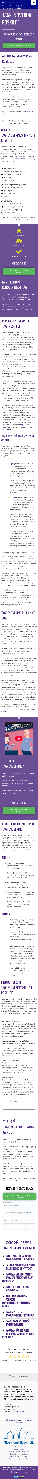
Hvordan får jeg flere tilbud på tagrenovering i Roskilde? (18, 1334)
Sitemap (5, 1469)
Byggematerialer (15, 1459)
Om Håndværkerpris (19, 1447)
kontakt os (32, 220)
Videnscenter (19, 1449)
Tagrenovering (26, 6)
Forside (5, 6)
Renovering (14, 6)
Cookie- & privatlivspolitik (19, 1452)
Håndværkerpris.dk (23, 1389)
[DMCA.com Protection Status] (19, 1477)
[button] (19, 1257)
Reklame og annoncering (19, 1456)
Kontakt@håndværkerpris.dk (15, 1411)
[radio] (10, 1356)
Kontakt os (24, 1454)
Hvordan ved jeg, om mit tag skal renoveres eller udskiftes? (17, 1278)
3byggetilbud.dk (11, 1149)
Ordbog (13, 1454)
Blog (27, 1459)
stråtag (14, 585)
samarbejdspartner (20, 159)
